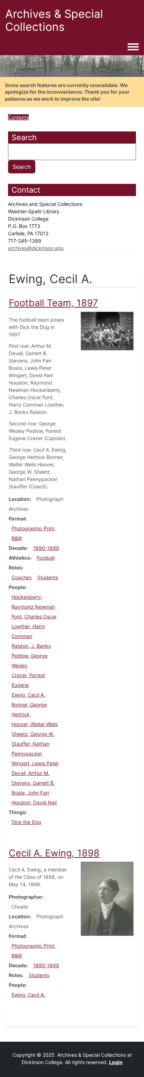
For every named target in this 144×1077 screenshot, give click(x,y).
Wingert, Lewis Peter (35, 763)
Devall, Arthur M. (30, 773)
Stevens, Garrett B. (33, 783)
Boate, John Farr (30, 793)
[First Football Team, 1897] (107, 330)
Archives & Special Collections (54, 20)
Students (47, 577)
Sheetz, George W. (33, 734)
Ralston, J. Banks (31, 646)
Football (46, 558)
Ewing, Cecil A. (28, 695)
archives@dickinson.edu (36, 248)
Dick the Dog (26, 822)
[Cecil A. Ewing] (107, 898)
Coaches (21, 577)
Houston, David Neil (34, 802)
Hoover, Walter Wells (35, 724)
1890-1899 (46, 548)
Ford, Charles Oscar (34, 616)
